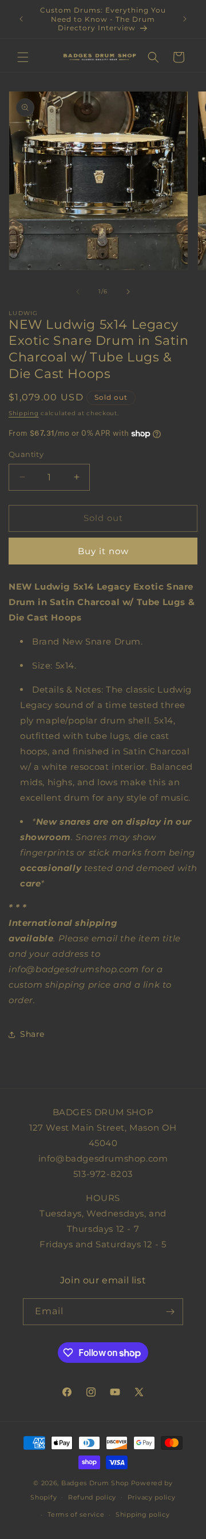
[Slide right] (128, 291)
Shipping (24, 413)
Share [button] (32, 1034)
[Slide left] (77, 291)
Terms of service (75, 1514)
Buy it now (103, 551)
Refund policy (92, 1497)
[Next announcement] (184, 18)
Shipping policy (143, 1514)
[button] (22, 57)
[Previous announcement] (21, 18)
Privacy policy (152, 1497)
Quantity (26, 454)
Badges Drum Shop (95, 1483)
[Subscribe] (170, 1311)
